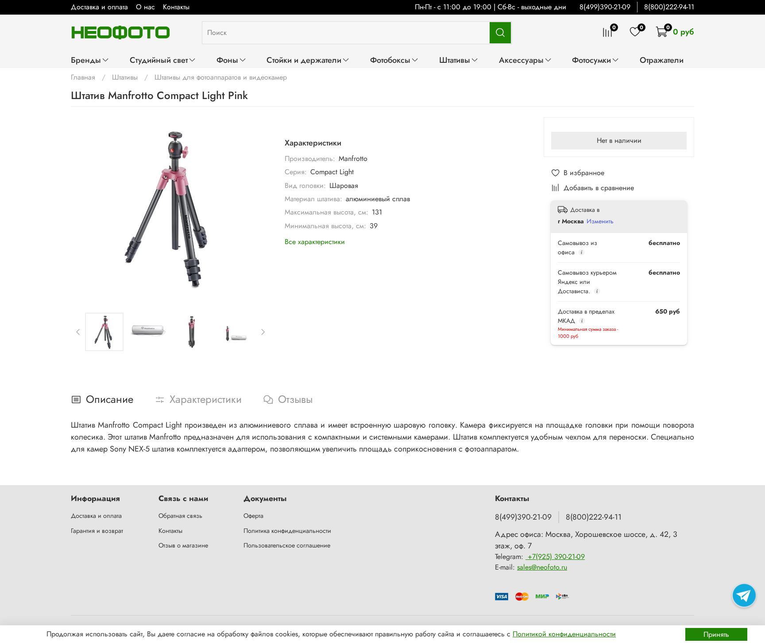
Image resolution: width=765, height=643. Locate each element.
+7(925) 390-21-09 (555, 556)
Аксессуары (521, 60)
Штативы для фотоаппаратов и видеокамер (221, 77)
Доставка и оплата (99, 7)
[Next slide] (256, 207)
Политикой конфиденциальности (564, 634)
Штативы (454, 60)
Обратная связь (180, 515)
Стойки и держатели (304, 60)
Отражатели (662, 60)
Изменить (600, 221)
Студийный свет (159, 60)
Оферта (253, 515)
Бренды (86, 60)
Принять (716, 634)
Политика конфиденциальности (287, 530)
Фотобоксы (390, 60)
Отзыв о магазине (183, 545)
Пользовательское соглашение (286, 545)
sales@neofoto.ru (542, 567)
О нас (145, 7)
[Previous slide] (85, 207)
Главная (83, 77)
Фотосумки (591, 60)
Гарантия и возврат (97, 530)
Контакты (176, 7)
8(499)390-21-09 (605, 7)
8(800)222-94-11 (669, 7)
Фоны (227, 60)
